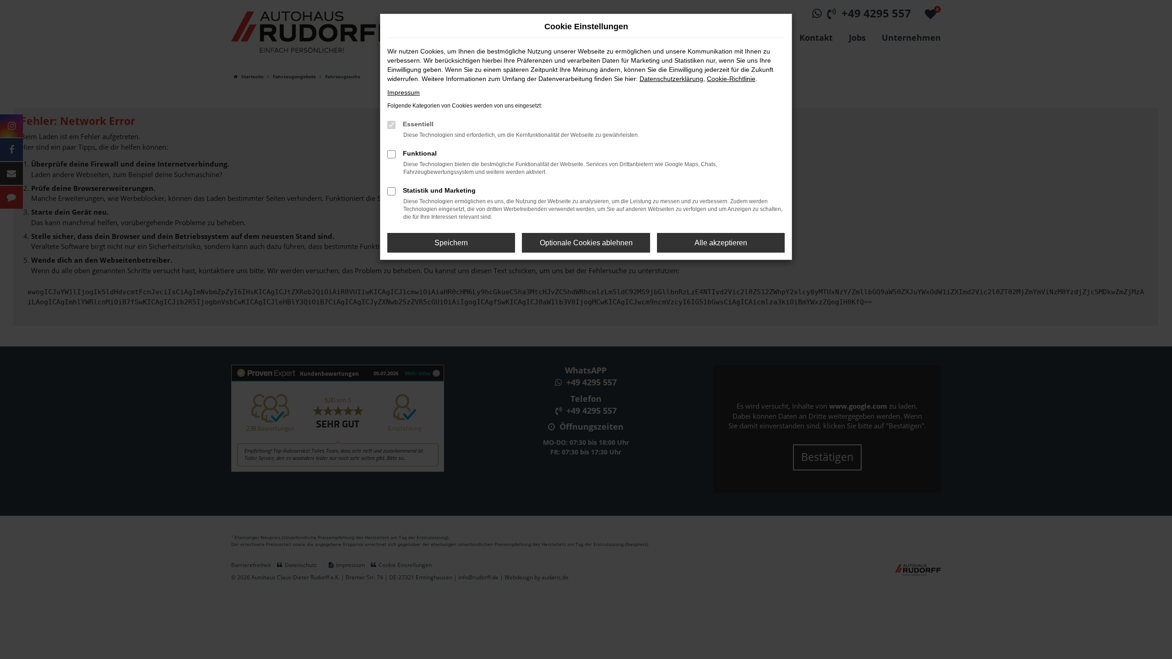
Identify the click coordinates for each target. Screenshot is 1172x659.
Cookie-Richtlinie (731, 78)
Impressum (403, 92)
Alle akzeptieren (721, 243)
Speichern (451, 243)
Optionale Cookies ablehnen (586, 243)
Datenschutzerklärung (671, 78)
